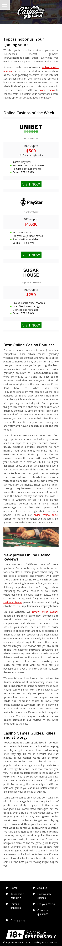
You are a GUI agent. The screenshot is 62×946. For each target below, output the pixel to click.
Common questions (42, 912)
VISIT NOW (31, 325)
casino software (12, 602)
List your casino (46, 904)
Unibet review (31, 138)
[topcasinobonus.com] (31, 12)
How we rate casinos (44, 895)
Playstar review (31, 211)
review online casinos (45, 611)
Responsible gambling (17, 895)
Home (14, 887)
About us (42, 887)
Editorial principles (16, 905)
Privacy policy (18, 920)
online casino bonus (46, 515)
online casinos (47, 90)
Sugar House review (31, 282)
